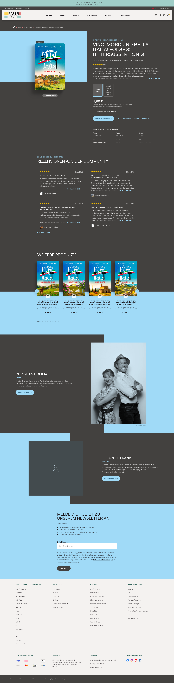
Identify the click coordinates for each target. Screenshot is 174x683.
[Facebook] (127, 660)
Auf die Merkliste (51, 96)
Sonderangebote (58, 607)
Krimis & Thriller (28, 27)
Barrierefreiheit (39, 679)
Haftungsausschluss (24, 679)
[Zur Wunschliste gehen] (164, 15)
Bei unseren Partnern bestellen (132, 118)
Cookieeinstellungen (60, 679)
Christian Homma (100, 40)
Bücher (19, 27)
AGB (129, 614)
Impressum (5, 679)
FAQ (129, 593)
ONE (17, 625)
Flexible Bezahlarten (95, 667)
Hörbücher (56, 596)
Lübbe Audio (19, 614)
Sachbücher (94, 607)
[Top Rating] (50, 66)
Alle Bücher (56, 589)
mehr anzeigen (154, 79)
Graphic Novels (95, 622)
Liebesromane (94, 593)
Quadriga (18, 640)
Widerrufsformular (133, 618)
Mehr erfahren (25, 392)
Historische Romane (96, 600)
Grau (17, 611)
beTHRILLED (97, 135)
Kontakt (27, 8)
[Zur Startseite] (14, 27)
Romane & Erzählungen (97, 596)
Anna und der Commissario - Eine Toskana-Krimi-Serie (123, 61)
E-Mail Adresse (62, 542)
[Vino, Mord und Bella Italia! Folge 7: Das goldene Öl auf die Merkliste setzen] (126, 278)
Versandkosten (123, 104)
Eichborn (18, 607)
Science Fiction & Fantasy (98, 604)
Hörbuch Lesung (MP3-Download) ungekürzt (108, 90)
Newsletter (19, 8)
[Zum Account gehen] (160, 15)
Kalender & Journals (96, 625)
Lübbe (17, 618)
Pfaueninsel (19, 633)
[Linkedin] (140, 660)
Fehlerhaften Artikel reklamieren (138, 611)
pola (17, 636)
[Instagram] (132, 660)
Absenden (64, 568)
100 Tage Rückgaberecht (97, 664)
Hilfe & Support (9, 8)
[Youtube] (136, 660)
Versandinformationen (135, 600)
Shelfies (55, 600)
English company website (162, 8)
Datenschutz (13, 679)
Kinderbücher (94, 611)
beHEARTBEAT (20, 596)
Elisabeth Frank (116, 40)
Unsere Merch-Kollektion (60, 604)
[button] (48, 289)
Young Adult (94, 614)
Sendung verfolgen (133, 604)
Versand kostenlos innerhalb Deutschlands (102, 660)
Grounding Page (49, 679)
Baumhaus (19, 593)
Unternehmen (125, 15)
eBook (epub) (98, 90)
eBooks (55, 593)
